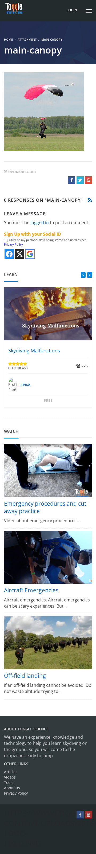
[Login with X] (19, 254)
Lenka (24, 384)
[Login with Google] (30, 254)
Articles (10, 771)
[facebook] (80, 814)
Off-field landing (25, 675)
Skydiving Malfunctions (34, 350)
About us (12, 787)
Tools (8, 782)
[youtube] (88, 814)
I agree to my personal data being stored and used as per (45, 242)
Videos (10, 777)
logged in (39, 223)
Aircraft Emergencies (31, 590)
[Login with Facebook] (9, 254)
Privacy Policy (13, 244)
